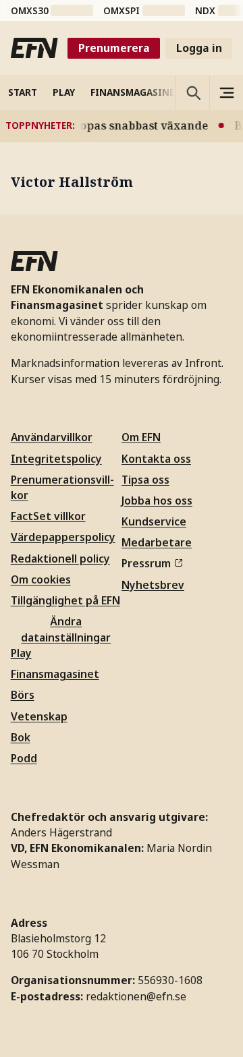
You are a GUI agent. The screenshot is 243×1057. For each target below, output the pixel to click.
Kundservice (154, 521)
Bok (20, 737)
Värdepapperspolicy (63, 537)
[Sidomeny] (226, 92)
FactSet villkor (48, 516)
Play (21, 653)
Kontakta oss (156, 458)
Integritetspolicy (56, 458)
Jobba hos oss (157, 500)
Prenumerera (114, 47)
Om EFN (141, 437)
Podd (24, 758)
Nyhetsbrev (153, 584)
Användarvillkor (51, 437)
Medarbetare (157, 542)
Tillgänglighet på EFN (65, 600)
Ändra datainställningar (66, 629)
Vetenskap (39, 716)
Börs (22, 694)
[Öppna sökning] (192, 92)
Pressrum (146, 563)
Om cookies (41, 579)
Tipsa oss (145, 479)
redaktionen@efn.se (136, 996)
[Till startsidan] (34, 48)
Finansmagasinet (55, 673)
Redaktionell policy (60, 558)
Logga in (199, 47)
